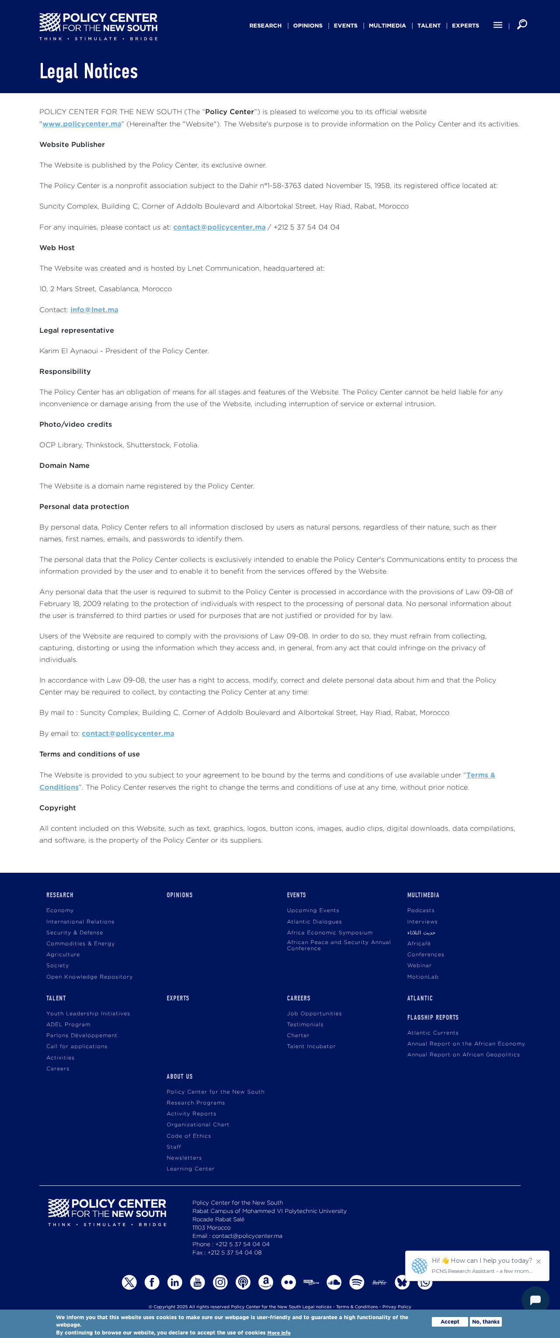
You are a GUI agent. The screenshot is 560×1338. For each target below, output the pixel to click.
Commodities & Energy (80, 943)
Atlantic (420, 998)
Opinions (307, 25)
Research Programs (196, 1103)
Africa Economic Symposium (330, 932)
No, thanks (486, 1321)
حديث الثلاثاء (421, 932)
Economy (60, 910)
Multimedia (387, 25)
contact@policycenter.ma (219, 227)
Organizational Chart (198, 1124)
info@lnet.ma (94, 310)
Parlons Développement (82, 1035)
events (345, 25)
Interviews (422, 922)
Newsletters (184, 1158)
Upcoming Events (313, 910)
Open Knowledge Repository (89, 977)
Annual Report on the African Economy (466, 1044)
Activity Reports (192, 1114)
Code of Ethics (189, 1136)
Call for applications (77, 1046)
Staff (174, 1147)
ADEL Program (68, 1024)
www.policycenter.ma (81, 124)
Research (265, 25)
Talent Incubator (311, 1046)
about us (180, 1076)
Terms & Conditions (357, 1307)
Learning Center (191, 1169)
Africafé (419, 943)
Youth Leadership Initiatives (88, 1013)
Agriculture (63, 954)
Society (57, 965)
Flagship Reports (433, 1017)
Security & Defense (74, 932)
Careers (58, 1068)
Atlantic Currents (433, 1033)
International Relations (80, 922)
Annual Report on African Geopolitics (463, 1054)
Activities (60, 1058)
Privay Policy (396, 1307)
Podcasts (421, 910)
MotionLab (423, 977)
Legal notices (317, 1307)
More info (278, 1333)
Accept (450, 1321)
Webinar (419, 965)
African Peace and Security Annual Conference (339, 945)
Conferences (425, 954)
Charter (298, 1035)
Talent (429, 25)
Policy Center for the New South (216, 1092)
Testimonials (305, 1024)
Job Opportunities (314, 1013)
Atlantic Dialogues (314, 922)
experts (465, 25)
